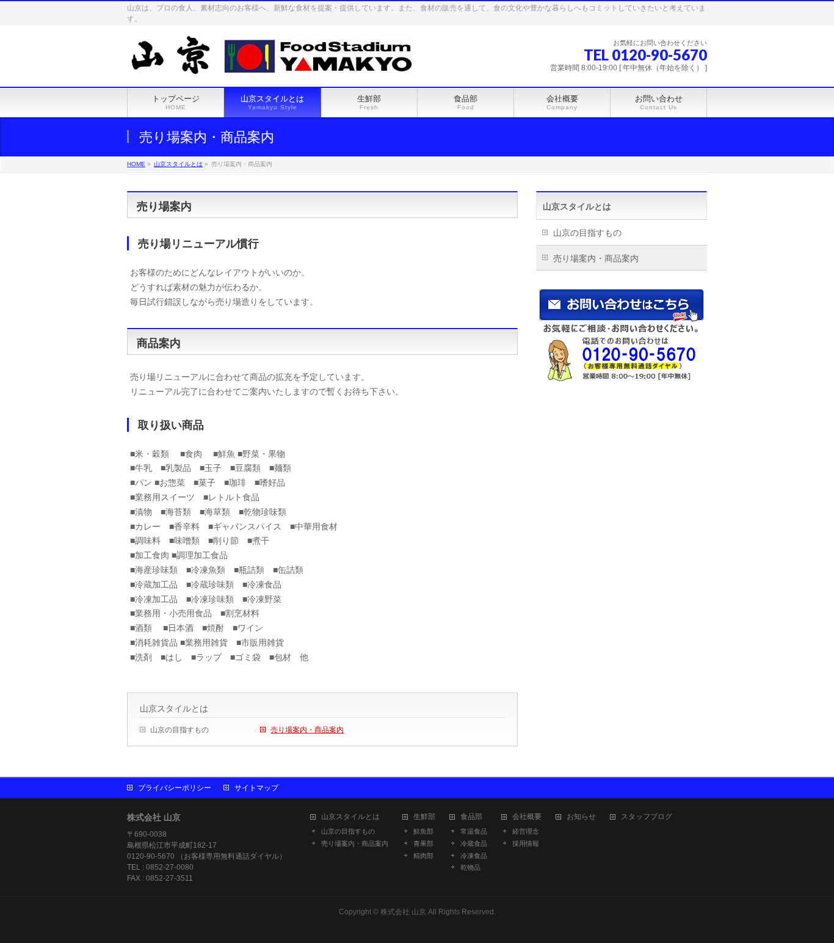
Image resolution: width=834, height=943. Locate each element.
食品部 (471, 817)
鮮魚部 (423, 831)
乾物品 (470, 867)
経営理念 (525, 831)
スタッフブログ (646, 817)
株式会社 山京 (403, 912)
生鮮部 (424, 817)
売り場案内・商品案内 (307, 730)
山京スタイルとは (174, 708)
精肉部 (423, 855)
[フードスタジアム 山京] (270, 64)
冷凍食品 (473, 855)
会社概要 (527, 817)
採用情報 (525, 843)
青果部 (423, 843)
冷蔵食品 (473, 843)
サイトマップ (256, 788)
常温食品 (473, 831)
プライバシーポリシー (174, 788)
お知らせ (581, 817)
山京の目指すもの (179, 730)
